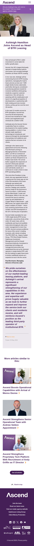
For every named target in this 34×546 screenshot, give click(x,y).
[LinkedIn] (10, 523)
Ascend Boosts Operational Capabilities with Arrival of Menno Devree (17, 390)
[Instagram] (14, 523)
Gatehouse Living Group (17, 512)
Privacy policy (22, 540)
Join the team (17, 503)
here (14, 11)
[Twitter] (18, 523)
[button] (30, 9)
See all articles (17, 472)
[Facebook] (21, 523)
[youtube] (25, 523)
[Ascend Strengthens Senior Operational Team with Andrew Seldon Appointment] (17, 408)
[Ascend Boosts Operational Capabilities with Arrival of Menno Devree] (17, 376)
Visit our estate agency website (17, 509)
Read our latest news (17, 506)
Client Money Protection (17, 515)
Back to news (11, 336)
